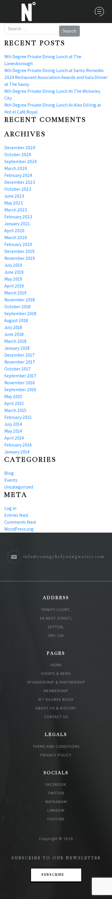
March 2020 (15, 237)
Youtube (56, 819)
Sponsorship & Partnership (56, 682)
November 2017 (19, 362)
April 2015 (14, 403)
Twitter (56, 793)
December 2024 (19, 148)
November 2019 (19, 258)
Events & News (56, 673)
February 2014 (18, 445)
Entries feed (16, 515)
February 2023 (18, 217)
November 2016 (19, 383)
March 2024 (15, 168)
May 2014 (13, 431)
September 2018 (20, 314)
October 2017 (17, 369)
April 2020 (14, 231)
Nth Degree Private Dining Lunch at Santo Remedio (54, 70)
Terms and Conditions (56, 746)
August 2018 (16, 320)
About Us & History (56, 708)
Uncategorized (18, 487)
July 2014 (13, 424)
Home (56, 664)
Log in (10, 508)
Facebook (56, 784)
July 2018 (13, 327)
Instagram (56, 801)
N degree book (56, 699)
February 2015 (18, 417)
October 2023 (17, 189)
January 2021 (17, 224)
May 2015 (13, 396)
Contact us (56, 716)
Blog (9, 473)
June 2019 (14, 272)
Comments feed (20, 522)
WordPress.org (19, 529)
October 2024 (17, 155)
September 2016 (20, 390)
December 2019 (19, 251)
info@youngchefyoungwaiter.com (64, 556)
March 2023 (15, 210)
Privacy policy (56, 755)
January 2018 (17, 348)
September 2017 (20, 376)
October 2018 (17, 307)
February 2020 (18, 244)
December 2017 (19, 355)
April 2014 (14, 438)
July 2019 (13, 265)
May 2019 (13, 279)
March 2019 (15, 293)
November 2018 (19, 300)
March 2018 (15, 341)
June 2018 (14, 334)
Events (11, 480)
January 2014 (17, 452)
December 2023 (19, 182)
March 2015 (15, 410)
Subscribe (52, 875)
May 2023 (13, 203)
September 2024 (20, 161)
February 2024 (18, 175)
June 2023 (14, 196)
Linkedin (56, 810)
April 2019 (14, 286)
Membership (56, 690)
